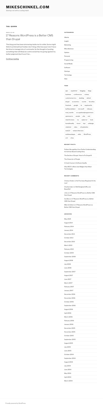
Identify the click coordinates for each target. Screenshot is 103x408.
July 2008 (67, 264)
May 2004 (67, 373)
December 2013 (69, 234)
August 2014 (68, 223)
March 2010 (68, 245)
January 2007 (68, 290)
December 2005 (69, 328)
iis (81, 105)
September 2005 (70, 339)
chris (65, 193)
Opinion (66, 52)
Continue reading (12, 59)
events (84, 101)
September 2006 (70, 305)
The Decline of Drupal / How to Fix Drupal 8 (78, 155)
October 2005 (69, 335)
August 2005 (68, 343)
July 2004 (67, 366)
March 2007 (68, 283)
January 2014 (68, 230)
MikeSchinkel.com (27, 7)
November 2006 (69, 298)
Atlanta (66, 37)
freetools (68, 105)
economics (75, 101)
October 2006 (69, 302)
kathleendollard (70, 109)
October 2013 (68, 238)
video (75, 127)
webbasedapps (70, 134)
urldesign (91, 123)
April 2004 (67, 377)
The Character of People (72, 159)
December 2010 (69, 241)
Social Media (68, 64)
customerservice (70, 98)
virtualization (84, 127)
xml (66, 138)
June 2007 (67, 279)
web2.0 (67, 130)
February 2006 (69, 320)
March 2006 (68, 317)
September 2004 (70, 358)
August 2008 (68, 260)
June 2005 (67, 351)
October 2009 (69, 253)
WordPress (87, 134)
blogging (82, 91)
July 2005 (67, 347)
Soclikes (67, 199)
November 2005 (69, 332)
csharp (86, 94)
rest (89, 116)
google (76, 105)
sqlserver (84, 120)
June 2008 (67, 268)
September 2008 (70, 256)
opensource (69, 116)
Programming (68, 60)
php (84, 116)
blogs (89, 91)
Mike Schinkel (68, 205)
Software (67, 67)
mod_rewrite (69, 112)
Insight (66, 41)
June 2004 (67, 369)
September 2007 (69, 272)
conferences (78, 94)
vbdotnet (68, 127)
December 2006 (69, 294)
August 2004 (68, 362)
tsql (84, 123)
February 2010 (69, 249)
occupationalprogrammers (84, 112)
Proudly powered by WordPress (15, 403)
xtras (72, 138)
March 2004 (68, 381)
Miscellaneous (69, 49)
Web (65, 79)
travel (78, 123)
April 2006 (67, 313)
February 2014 (69, 226)
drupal (67, 101)
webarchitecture (78, 130)
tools (91, 120)
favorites (92, 101)
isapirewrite (88, 105)
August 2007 (68, 275)
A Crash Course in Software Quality (75, 163)
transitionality (69, 123)
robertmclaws (69, 120)
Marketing (67, 45)
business (68, 94)
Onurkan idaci (68, 187)
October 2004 (69, 354)
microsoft (81, 109)
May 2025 (67, 219)
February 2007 (69, 287)
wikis (79, 134)
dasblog (81, 98)
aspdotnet (74, 91)
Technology (68, 75)
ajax (66, 91)
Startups (67, 71)
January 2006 (68, 324)
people (78, 116)
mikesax (89, 109)
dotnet (89, 98)
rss (78, 120)
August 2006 (68, 309)
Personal (67, 56)
